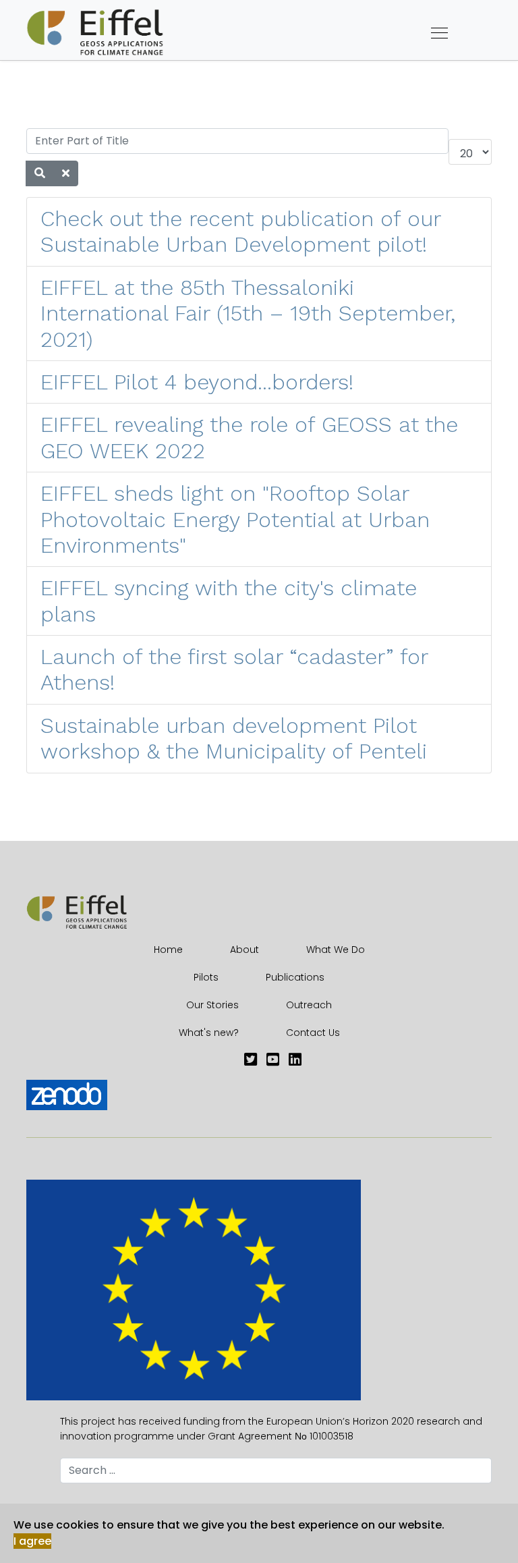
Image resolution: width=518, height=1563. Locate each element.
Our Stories (212, 1005)
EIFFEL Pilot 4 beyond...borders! (196, 382)
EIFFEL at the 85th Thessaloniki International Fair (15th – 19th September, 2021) (247, 313)
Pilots (206, 977)
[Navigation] (439, 33)
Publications (295, 977)
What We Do (335, 949)
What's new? (209, 1032)
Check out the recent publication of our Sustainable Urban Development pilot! (240, 231)
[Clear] (65, 173)
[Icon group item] (250, 1059)
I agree (32, 1541)
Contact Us (313, 1032)
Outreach (309, 1005)
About (244, 949)
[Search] (40, 173)
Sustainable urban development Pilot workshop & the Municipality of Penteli (233, 738)
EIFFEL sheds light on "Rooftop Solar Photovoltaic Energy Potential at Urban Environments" (235, 519)
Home (168, 949)
